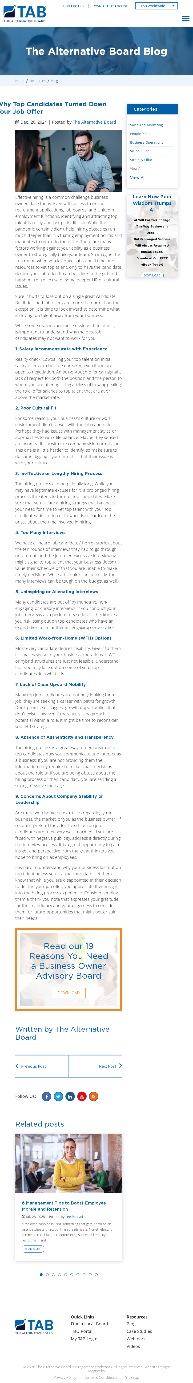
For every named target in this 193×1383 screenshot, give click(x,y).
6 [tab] (71, 1274)
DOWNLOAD (69, 992)
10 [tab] (96, 1274)
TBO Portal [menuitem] (81, 1331)
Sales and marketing (146, 125)
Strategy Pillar (141, 160)
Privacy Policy (65, 1377)
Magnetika (96, 1370)
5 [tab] (65, 1274)
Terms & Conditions (100, 1377)
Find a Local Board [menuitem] (89, 1323)
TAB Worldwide (153, 6)
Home (19, 80)
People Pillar (140, 133)
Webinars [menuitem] (136, 1339)
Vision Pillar (139, 151)
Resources (38, 80)
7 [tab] (77, 1274)
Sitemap (132, 1377)
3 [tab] (53, 1274)
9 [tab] (90, 1274)
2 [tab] (47, 1274)
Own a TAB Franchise (111, 6)
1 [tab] (41, 1274)
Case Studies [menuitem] (139, 1331)
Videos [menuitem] (133, 1346)
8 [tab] (84, 1274)
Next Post (107, 1066)
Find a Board (73, 6)
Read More (33, 1249)
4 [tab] (59, 1274)
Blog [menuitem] (131, 1323)
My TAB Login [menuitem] (84, 1339)
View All (136, 168)
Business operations (146, 142)
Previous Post (33, 1066)
